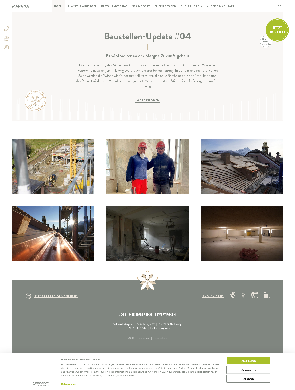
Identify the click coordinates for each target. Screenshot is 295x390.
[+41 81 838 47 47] (6, 29)
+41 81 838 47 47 (136, 328)
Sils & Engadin (191, 6)
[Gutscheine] (6, 38)
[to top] (147, 280)
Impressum (143, 338)
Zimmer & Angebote (82, 6)
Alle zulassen (248, 361)
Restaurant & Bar (114, 6)
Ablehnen (248, 379)
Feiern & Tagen (165, 6)
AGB (131, 338)
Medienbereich (140, 315)
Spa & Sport (141, 6)
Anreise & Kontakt (220, 6)
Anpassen (246, 369)
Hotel (58, 6)
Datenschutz (160, 338)
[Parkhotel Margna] (20, 6)
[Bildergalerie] (6, 48)
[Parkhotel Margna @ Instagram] (254, 295)
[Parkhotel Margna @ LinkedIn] (267, 295)
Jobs (122, 315)
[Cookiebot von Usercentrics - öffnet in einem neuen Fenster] (40, 384)
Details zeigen (68, 384)
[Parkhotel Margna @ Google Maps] (232, 295)
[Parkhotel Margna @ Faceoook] (243, 295)
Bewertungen (165, 315)
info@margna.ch (161, 328)
